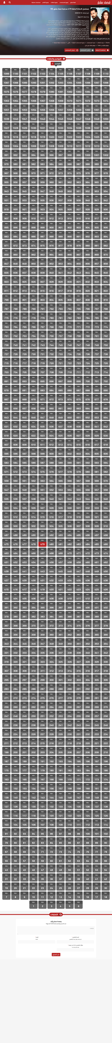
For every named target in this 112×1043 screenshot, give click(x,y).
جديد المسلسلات (91, 43)
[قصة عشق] (103, 2)
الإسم (36, 937)
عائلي (69, 43)
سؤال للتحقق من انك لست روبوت (75, 945)
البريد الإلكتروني (75, 937)
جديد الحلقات (100, 43)
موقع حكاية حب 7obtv (103, 45)
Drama (108, 43)
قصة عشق (73, 2)
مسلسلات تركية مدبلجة (60, 43)
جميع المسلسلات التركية (78, 43)
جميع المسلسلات (64, 2)
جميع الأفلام (45, 2)
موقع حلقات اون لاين (90, 45)
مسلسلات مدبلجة (36, 2)
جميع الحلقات (54, 2)
